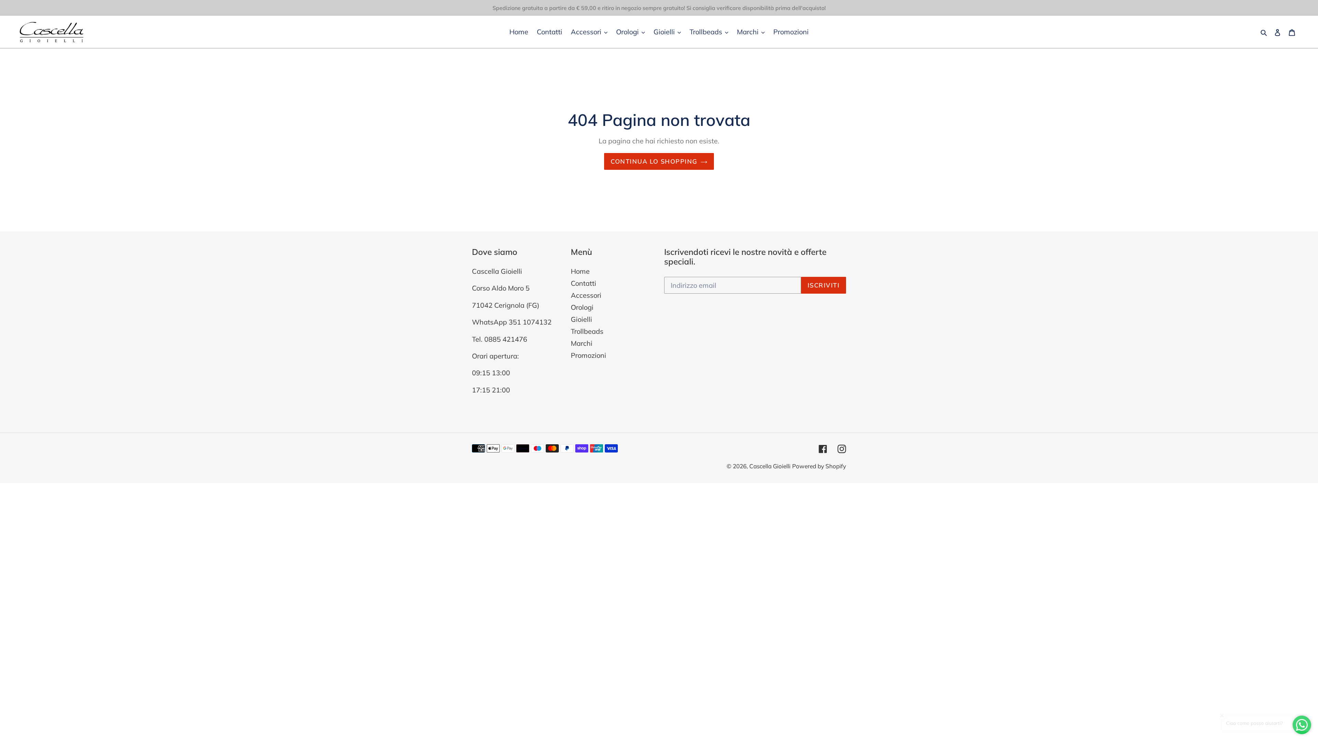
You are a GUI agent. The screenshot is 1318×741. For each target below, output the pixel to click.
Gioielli (581, 319)
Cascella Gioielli (769, 466)
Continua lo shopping (654, 161)
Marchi (581, 343)
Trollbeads (587, 331)
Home (580, 271)
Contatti (583, 283)
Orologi (582, 307)
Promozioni (588, 355)
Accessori (586, 295)
